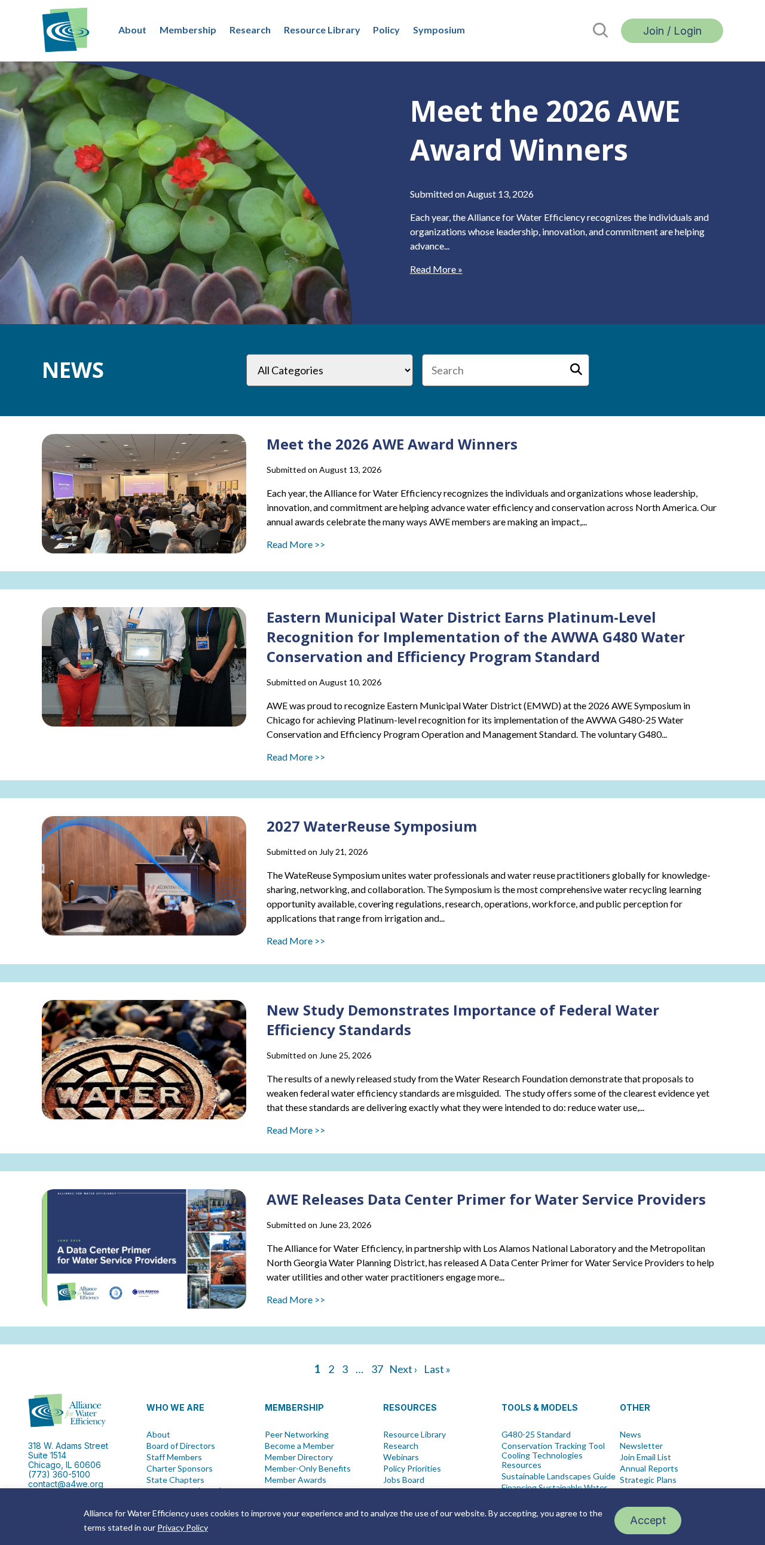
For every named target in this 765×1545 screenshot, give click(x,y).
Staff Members (174, 1457)
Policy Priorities (412, 1468)
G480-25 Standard (536, 1434)
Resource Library (322, 29)
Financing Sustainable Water (554, 1487)
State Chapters (175, 1480)
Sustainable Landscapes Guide (558, 1476)
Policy (386, 29)
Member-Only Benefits (308, 1468)
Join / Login (672, 30)
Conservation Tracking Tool (553, 1446)
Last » (437, 1368)
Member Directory (299, 1457)
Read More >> (296, 544)
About (132, 29)
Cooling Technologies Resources (542, 1460)
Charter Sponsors (179, 1468)
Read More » (436, 269)
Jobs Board (403, 1480)
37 (377, 1368)
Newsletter (641, 1446)
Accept (648, 1520)
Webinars (401, 1457)
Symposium (439, 29)
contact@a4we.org (65, 1484)
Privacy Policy (182, 1527)
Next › (403, 1368)
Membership (188, 29)
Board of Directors (180, 1446)
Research (250, 29)
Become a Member (299, 1446)
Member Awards (295, 1480)
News (630, 1434)
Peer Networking (297, 1434)
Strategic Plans (648, 1480)
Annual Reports (649, 1468)
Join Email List (645, 1457)
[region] (382, 1516)
